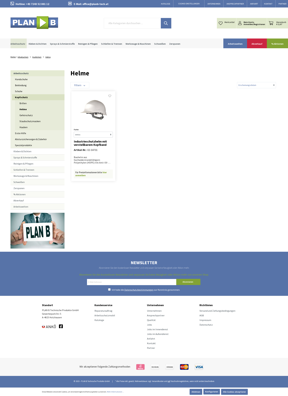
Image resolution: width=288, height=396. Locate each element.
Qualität (151, 320)
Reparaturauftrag (103, 310)
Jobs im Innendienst (157, 329)
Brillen (23, 103)
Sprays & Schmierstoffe (25, 157)
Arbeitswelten (21, 206)
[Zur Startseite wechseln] (34, 22)
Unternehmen (154, 310)
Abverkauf (19, 200)
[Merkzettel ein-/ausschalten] (110, 97)
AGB (202, 315)
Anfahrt (151, 338)
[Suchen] (166, 23)
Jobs (149, 324)
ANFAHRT (254, 3)
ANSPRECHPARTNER (235, 3)
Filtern (78, 85)
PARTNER (282, 3)
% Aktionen (20, 194)
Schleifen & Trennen (24, 169)
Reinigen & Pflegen (23, 163)
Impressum (205, 320)
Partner (151, 347)
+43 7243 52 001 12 (37, 4)
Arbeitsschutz (21, 73)
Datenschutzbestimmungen (138, 289)
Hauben (23, 127)
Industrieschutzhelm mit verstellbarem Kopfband (90, 143)
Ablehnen (196, 391)
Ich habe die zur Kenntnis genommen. (146, 289)
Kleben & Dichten (22, 151)
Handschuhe (21, 79)
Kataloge (99, 320)
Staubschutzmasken (30, 121)
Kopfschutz (21, 97)
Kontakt (151, 343)
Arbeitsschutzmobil (104, 315)
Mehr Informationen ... (115, 392)
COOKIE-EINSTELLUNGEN (189, 3)
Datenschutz (206, 324)
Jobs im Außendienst (158, 333)
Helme (23, 109)
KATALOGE (165, 3)
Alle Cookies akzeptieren (234, 391)
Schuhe (18, 91)
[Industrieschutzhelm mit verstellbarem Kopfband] (93, 110)
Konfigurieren (211, 391)
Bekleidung (21, 85)
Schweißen (19, 182)
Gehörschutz (26, 115)
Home (13, 57)
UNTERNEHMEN (213, 3)
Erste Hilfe (20, 133)
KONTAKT (268, 3)
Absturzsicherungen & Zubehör (31, 139)
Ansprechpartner (156, 315)
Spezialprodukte (23, 145)
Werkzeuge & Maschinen (26, 175)
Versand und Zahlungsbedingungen (217, 310)
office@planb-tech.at (95, 4)
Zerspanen (19, 188)
